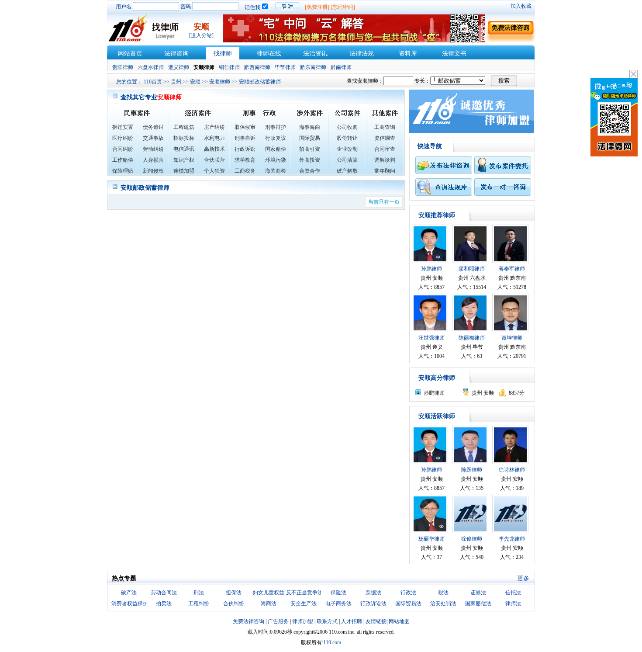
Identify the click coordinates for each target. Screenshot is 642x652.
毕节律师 (285, 67)
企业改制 (347, 149)
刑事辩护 (275, 127)
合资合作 (309, 171)
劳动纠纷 (153, 149)
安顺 (195, 82)
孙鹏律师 (431, 269)
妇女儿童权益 (268, 593)
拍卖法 (164, 603)
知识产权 (183, 160)
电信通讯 (183, 149)
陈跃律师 (471, 470)
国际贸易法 (408, 603)
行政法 (408, 593)
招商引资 (309, 149)
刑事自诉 (245, 138)
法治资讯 (315, 53)
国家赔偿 (275, 149)
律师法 (513, 603)
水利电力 (214, 138)
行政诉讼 (245, 149)
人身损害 (153, 160)
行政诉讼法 (373, 603)
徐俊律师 (471, 539)
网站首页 (130, 53)
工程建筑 (183, 127)
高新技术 (214, 149)
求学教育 (245, 160)
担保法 (234, 593)
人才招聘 (351, 621)
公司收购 (347, 127)
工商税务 (245, 171)
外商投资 (309, 160)
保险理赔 (122, 171)
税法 (443, 593)
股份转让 (347, 138)
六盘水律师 (151, 67)
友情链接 (376, 621)
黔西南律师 (257, 67)
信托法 (513, 593)
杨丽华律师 (431, 539)
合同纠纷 (122, 149)
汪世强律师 (431, 338)
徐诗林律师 (512, 470)
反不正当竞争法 (304, 593)
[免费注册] (317, 7)
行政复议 (275, 138)
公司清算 (347, 160)
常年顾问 (384, 171)
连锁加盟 (183, 171)
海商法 (268, 603)
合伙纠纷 (233, 603)
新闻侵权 (153, 171)
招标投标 (183, 138)
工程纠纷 (198, 603)
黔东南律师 (313, 67)
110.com (332, 642)
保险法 (338, 593)
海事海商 (309, 127)
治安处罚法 (443, 603)
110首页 (153, 82)
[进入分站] (201, 35)
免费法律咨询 (248, 621)
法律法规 (361, 53)
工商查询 (384, 127)
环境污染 (275, 160)
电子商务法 (338, 603)
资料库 (408, 53)
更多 (523, 578)
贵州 (176, 82)
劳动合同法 (164, 593)
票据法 (373, 593)
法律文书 (454, 53)
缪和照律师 (472, 269)
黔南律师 (341, 67)
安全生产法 (303, 603)
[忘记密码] (343, 7)
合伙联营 (214, 160)
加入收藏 (521, 6)
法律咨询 (176, 53)
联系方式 (327, 621)
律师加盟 (302, 621)
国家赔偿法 (478, 603)
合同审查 (384, 149)
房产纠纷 (214, 127)
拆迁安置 (122, 127)
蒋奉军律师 (512, 269)
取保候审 (245, 127)
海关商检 (275, 171)
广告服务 (278, 621)
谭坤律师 (511, 338)
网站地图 (399, 621)
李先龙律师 (512, 539)
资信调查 (384, 138)
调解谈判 (384, 160)
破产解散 (347, 171)
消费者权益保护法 (132, 603)
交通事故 (153, 138)
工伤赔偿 (122, 160)
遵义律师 (178, 67)
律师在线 (269, 53)
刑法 (198, 593)
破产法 (129, 593)
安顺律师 (219, 82)
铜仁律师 (229, 67)
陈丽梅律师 (472, 338)
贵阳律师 (122, 67)
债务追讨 (153, 127)
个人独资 (214, 171)
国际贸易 (309, 138)
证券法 (478, 593)
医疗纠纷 (122, 138)
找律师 (223, 53)
